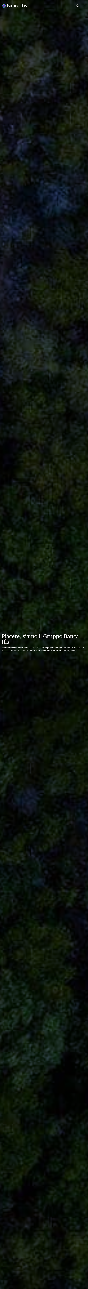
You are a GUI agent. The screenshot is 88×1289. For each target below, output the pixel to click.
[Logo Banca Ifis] (14, 5)
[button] (77, 5)
